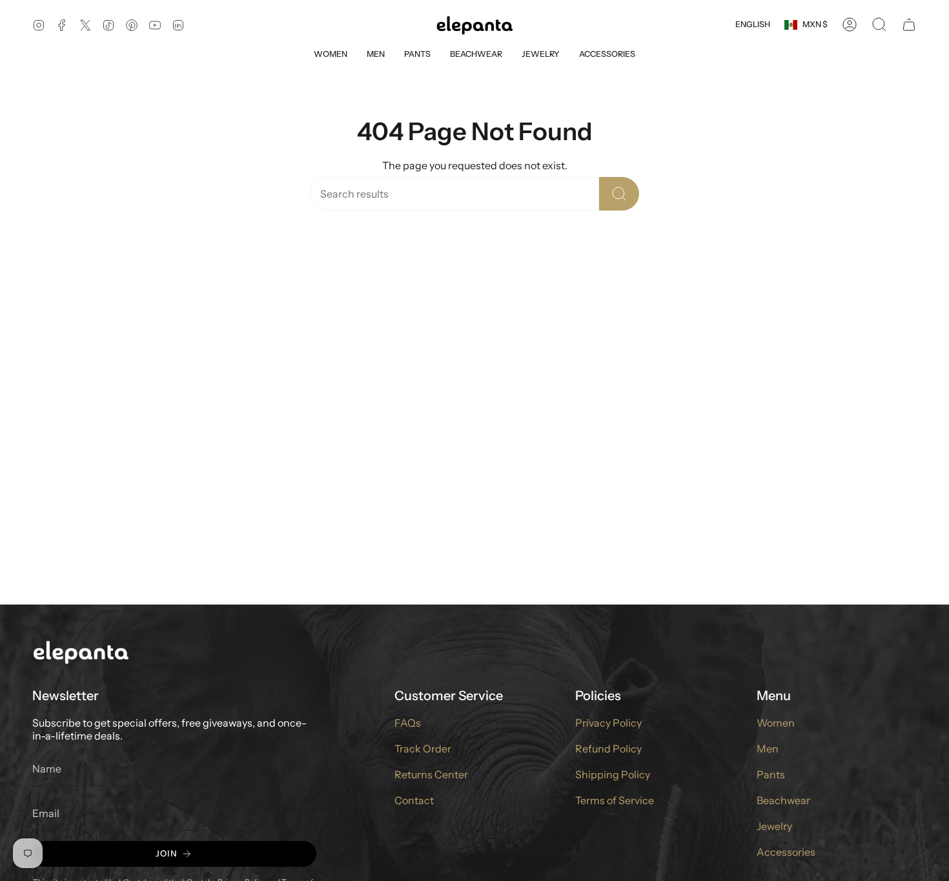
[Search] (619, 194)
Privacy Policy (608, 722)
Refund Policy (608, 748)
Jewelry (774, 826)
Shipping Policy (612, 774)
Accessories (786, 851)
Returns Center (431, 774)
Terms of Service (614, 800)
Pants (771, 774)
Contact (414, 800)
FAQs (407, 722)
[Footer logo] (80, 651)
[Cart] (909, 25)
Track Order (422, 748)
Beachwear (783, 800)
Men (768, 748)
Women (776, 722)
